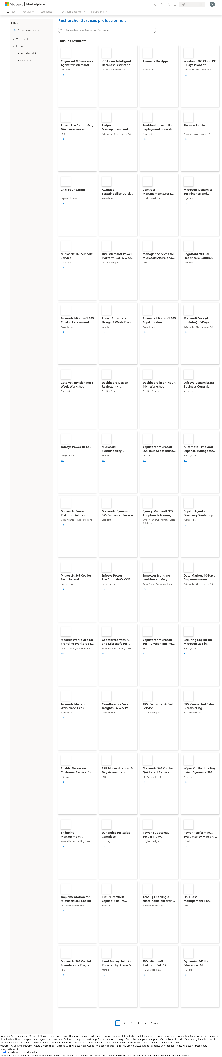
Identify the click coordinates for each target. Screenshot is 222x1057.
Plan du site (59, 1055)
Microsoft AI (6, 1045)
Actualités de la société (147, 1045)
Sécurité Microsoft (23, 1045)
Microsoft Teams (105, 1045)
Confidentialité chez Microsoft (177, 1045)
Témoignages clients (57, 1036)
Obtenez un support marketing (80, 1039)
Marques (136, 1055)
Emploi (131, 1045)
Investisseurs (200, 1045)
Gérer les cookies (180, 1055)
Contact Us (72, 1055)
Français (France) (9, 1049)
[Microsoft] (14, 4)
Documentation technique (126, 1036)
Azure (37, 1045)
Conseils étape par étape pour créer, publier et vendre (155, 1039)
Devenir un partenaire (26, 1039)
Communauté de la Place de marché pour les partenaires (30, 1042)
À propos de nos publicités (155, 1055)
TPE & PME (120, 1045)
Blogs (43, 1036)
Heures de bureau (78, 1036)
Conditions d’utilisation (118, 1055)
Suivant (155, 1023)
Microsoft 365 (63, 1045)
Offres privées (147, 1036)
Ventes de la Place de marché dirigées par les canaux (89, 1042)
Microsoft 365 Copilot (83, 1045)
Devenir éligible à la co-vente (200, 1039)
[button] (61, 30)
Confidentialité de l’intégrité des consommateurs (26, 1055)
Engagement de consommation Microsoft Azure (182, 1036)
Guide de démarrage (100, 1036)
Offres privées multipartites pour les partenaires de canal (149, 1042)
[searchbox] (35, 30)
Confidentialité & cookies (91, 1055)
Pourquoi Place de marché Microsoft (19, 1036)
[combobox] (108, 30)
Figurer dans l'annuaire (51, 1039)
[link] (77, 76)
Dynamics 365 (48, 1045)
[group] (62, 75)
